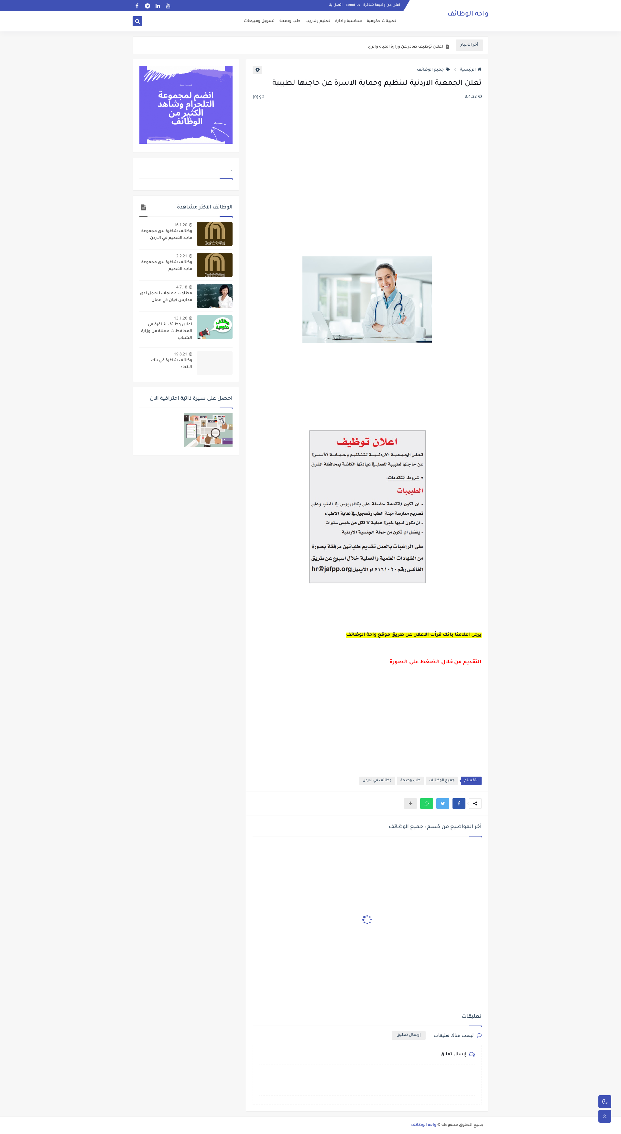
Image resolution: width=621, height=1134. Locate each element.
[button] (458, 803)
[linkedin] (157, 5)
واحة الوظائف (467, 14)
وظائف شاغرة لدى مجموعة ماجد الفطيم (166, 266)
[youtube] (168, 5)
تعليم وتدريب (317, 21)
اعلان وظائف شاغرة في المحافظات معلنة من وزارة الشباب (166, 331)
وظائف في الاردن (377, 781)
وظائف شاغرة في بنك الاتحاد (171, 364)
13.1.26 (180, 318)
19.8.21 (180, 354)
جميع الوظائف (430, 70)
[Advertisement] (367, 183)
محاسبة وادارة (348, 21)
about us (353, 5)
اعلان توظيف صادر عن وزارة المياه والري (405, 45)
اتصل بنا (336, 5)
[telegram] (147, 5)
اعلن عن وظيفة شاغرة (381, 5)
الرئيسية (468, 70)
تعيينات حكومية (381, 21)
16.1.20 (180, 225)
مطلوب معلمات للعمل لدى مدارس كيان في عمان (166, 297)
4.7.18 (181, 287)
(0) (256, 97)
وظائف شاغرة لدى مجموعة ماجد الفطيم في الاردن (166, 235)
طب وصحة (289, 21)
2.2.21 (181, 256)
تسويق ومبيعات (259, 21)
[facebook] (137, 5)
